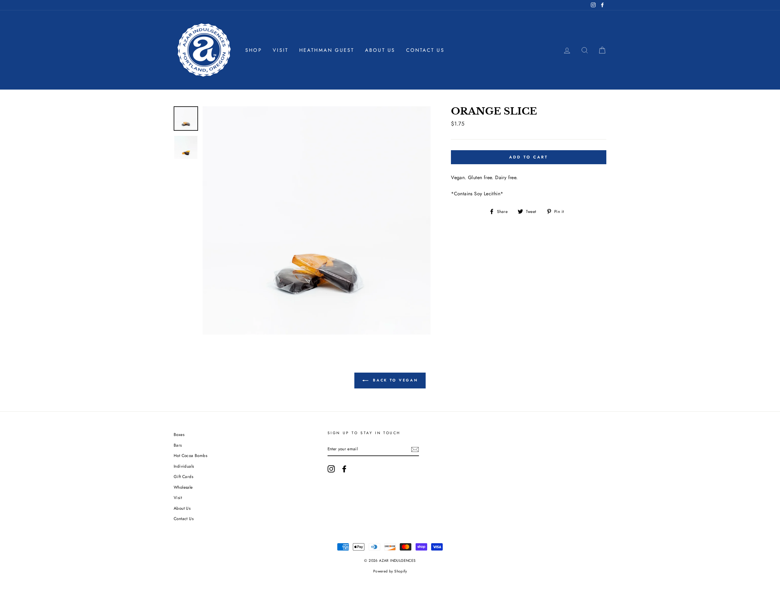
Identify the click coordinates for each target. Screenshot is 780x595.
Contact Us (425, 50)
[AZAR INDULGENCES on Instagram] (331, 469)
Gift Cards (183, 476)
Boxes (179, 434)
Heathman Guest (326, 50)
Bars (178, 445)
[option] (317, 220)
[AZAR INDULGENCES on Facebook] (344, 469)
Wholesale (183, 487)
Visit (280, 50)
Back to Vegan (394, 380)
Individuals (184, 466)
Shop (253, 50)
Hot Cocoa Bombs (190, 455)
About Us (380, 50)
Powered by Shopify (390, 571)
